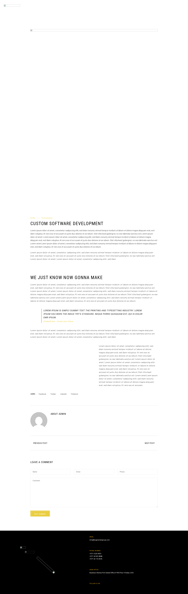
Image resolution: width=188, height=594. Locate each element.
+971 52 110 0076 (96, 559)
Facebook (42, 394)
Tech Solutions (47, 218)
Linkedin (63, 394)
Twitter (53, 394)
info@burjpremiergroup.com (100, 540)
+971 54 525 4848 (96, 556)
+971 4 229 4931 (95, 554)
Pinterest (74, 394)
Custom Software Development (66, 223)
